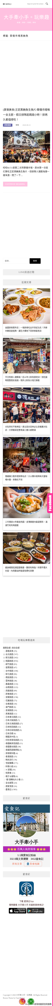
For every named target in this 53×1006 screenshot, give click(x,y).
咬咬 (17, 125)
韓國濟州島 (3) (12, 737)
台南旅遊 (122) (12, 687)
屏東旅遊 (7, 125)
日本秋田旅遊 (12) (13, 727)
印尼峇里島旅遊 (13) (14, 740)
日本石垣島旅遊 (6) (14, 730)
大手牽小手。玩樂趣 (26, 17)
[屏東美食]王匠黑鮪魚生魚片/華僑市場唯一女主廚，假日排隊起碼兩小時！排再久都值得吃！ (26, 114)
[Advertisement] (26, 77)
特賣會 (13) (10, 773)
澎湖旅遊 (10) (11, 710)
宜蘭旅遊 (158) (12, 697)
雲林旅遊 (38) (11, 681)
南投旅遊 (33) (11, 677)
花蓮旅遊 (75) (11, 700)
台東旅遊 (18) (11, 704)
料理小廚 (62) (11, 766)
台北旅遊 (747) (12, 654)
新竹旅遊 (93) (11, 664)
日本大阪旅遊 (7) (13, 720)
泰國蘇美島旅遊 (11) (14, 743)
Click (50, 503)
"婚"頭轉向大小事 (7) (14, 779)
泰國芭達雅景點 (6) (14, 750)
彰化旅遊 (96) (11, 674)
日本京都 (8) (11, 733)
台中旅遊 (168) (12, 671)
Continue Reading (15, 184)
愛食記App (29, 901)
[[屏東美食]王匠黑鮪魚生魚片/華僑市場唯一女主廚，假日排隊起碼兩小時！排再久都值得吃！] (26, 146)
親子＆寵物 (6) (12, 776)
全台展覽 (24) (11, 783)
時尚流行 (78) (11, 760)
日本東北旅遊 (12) (13, 717)
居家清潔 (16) (11, 786)
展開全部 (7, 648)
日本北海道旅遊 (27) (14, 723)
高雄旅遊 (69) (11, 691)
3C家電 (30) (10, 770)
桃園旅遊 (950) (12, 661)
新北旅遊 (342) (12, 657)
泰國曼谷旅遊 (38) (13, 747)
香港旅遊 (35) (11, 756)
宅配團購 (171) (12, 763)
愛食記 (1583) (11, 789)
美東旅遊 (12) (11, 714)
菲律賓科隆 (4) (12, 753)
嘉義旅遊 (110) (12, 684)
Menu (8, 4)
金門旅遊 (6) (11, 707)
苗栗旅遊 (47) (11, 667)
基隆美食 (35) (11, 651)
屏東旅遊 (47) (11, 694)
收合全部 (16, 648)
